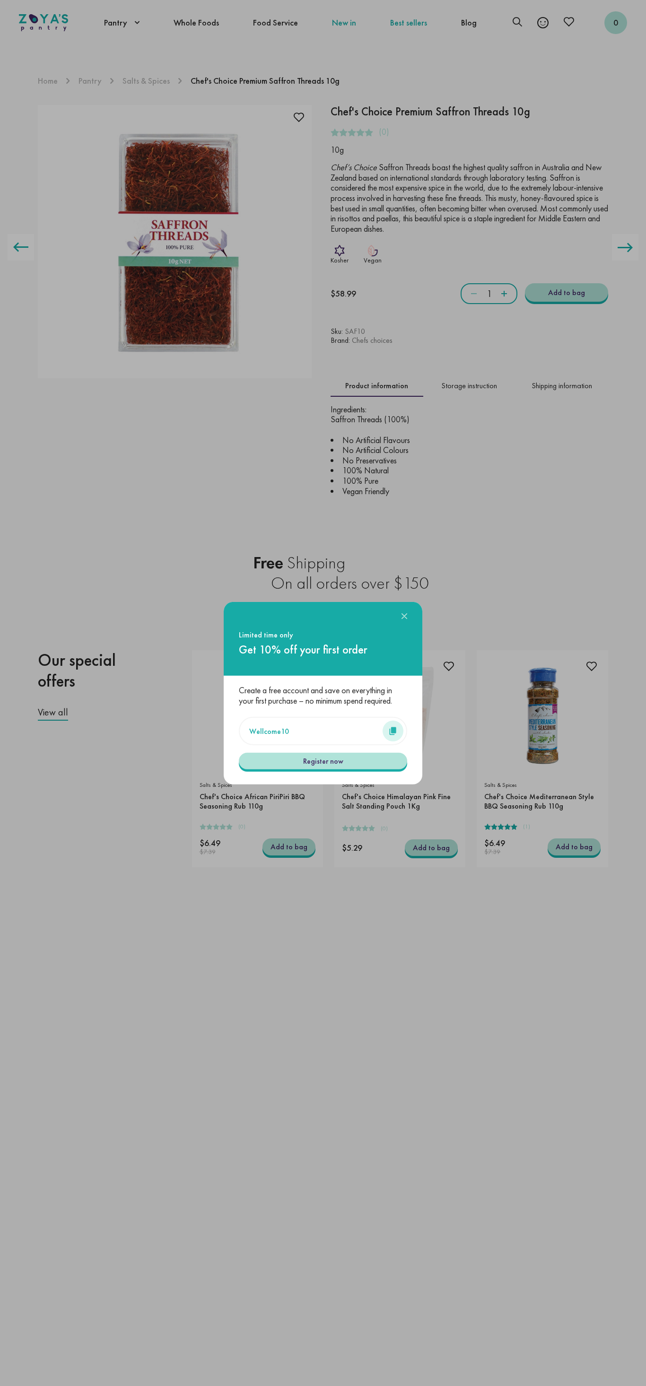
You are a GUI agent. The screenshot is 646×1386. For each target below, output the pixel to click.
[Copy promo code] (393, 730)
